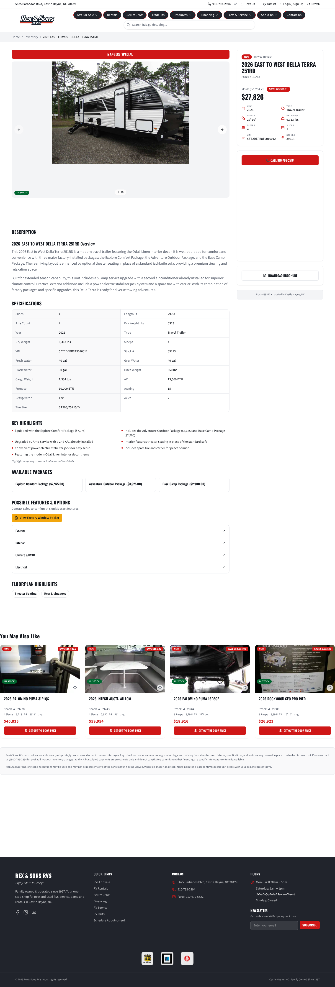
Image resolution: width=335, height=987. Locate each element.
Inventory (31, 37)
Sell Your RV (134, 15)
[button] (120, 112)
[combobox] (189, 24)
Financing (207, 15)
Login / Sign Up (293, 4)
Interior (20, 542)
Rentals (112, 15)
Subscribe (309, 925)
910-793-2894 (221, 4)
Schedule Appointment (109, 920)
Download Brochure (282, 275)
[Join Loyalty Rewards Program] (187, 958)
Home (16, 37)
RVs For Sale (85, 15)
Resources (181, 15)
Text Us (250, 4)
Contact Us (294, 15)
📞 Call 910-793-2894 (280, 160)
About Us (267, 15)
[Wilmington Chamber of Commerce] (167, 958)
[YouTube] (34, 912)
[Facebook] (17, 912)
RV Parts (99, 914)
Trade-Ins (158, 15)
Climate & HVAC (25, 554)
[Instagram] (25, 912)
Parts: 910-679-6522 (191, 897)
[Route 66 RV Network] (148, 958)
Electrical (21, 567)
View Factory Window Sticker (39, 518)
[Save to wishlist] (75, 688)
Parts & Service (237, 15)
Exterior (20, 530)
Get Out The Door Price (42, 730)
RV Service (100, 907)
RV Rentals (101, 888)
